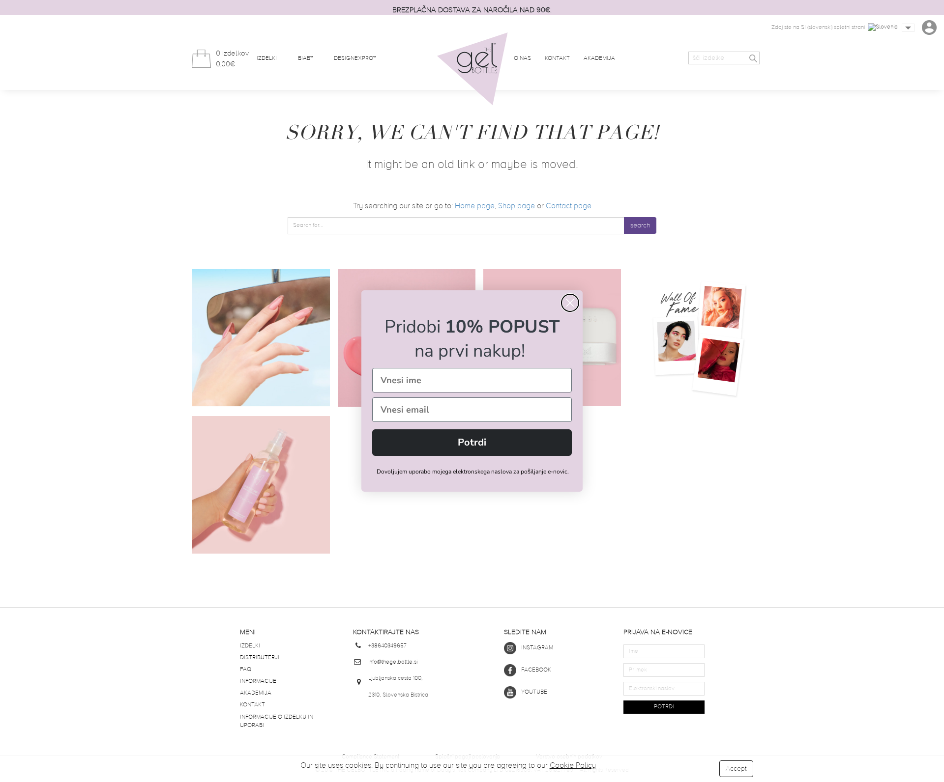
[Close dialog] (570, 302)
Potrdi (472, 442)
